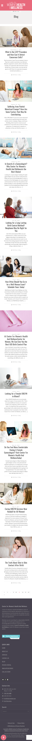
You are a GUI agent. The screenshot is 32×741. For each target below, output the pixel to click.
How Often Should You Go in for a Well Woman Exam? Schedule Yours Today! (16, 284)
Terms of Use (11, 723)
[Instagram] (8, 680)
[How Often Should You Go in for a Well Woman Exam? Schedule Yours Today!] (16, 266)
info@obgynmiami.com (10, 698)
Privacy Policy (20, 723)
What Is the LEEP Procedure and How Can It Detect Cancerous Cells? (16, 54)
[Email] (3, 680)
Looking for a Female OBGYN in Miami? (16, 395)
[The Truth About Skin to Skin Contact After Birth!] (16, 547)
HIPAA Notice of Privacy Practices (16, 726)
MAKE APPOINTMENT (7, 668)
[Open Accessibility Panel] (3, 737)
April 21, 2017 (16, 560)
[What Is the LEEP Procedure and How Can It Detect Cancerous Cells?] (16, 36)
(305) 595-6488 (7, 693)
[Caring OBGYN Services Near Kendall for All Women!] (16, 493)
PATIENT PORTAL (6, 665)
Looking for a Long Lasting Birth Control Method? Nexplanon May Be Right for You (16, 226)
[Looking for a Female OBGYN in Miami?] (16, 378)
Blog (20, 74)
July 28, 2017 (16, 220)
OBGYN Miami (15, 74)
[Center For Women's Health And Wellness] (16, 5)
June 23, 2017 (16, 334)
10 (16, 592)
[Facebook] (5, 680)
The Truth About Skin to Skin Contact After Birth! (16, 564)
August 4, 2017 (16, 161)
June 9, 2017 (16, 391)
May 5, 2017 (16, 507)
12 (22, 592)
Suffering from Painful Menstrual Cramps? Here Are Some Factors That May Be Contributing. (16, 110)
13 (25, 592)
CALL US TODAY (6, 671)
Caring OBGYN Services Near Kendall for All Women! (16, 510)
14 (28, 592)
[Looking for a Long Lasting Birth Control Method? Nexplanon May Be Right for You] (16, 207)
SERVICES (4, 654)
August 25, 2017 (16, 104)
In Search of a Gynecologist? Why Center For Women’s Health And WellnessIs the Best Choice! (16, 167)
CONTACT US (5, 658)
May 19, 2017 (16, 445)
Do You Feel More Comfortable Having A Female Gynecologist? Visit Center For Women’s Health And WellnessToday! (16, 452)
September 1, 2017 (16, 49)
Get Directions (8, 701)
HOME (3, 648)
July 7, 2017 (16, 279)
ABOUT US (5, 651)
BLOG (3, 661)
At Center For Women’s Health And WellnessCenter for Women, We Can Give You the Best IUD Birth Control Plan (16, 340)
